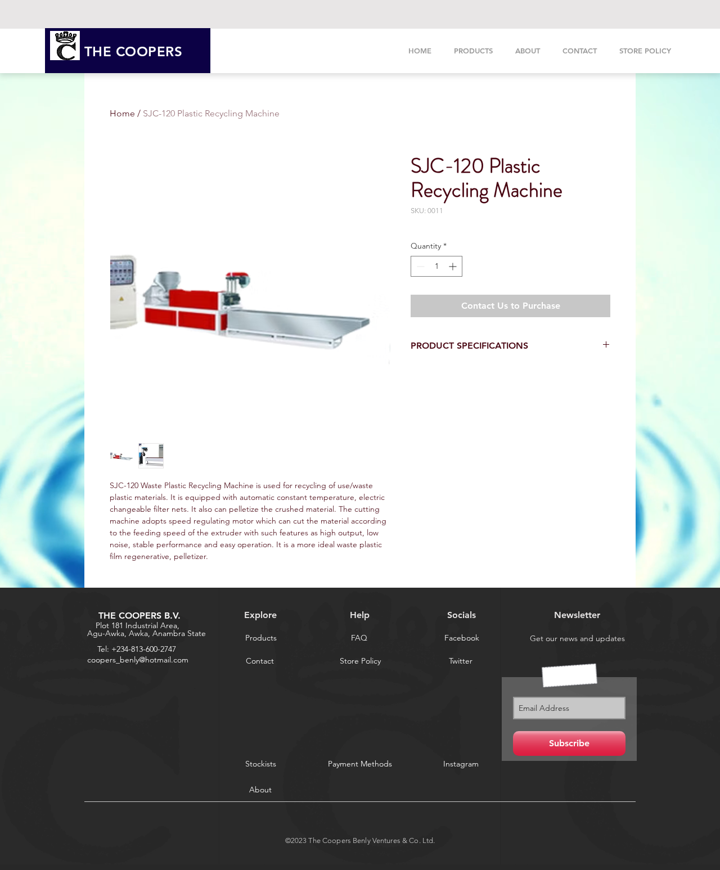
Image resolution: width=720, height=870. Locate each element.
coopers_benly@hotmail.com (137, 660)
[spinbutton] (436, 266)
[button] (461, 661)
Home (122, 113)
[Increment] (454, 266)
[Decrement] (419, 266)
